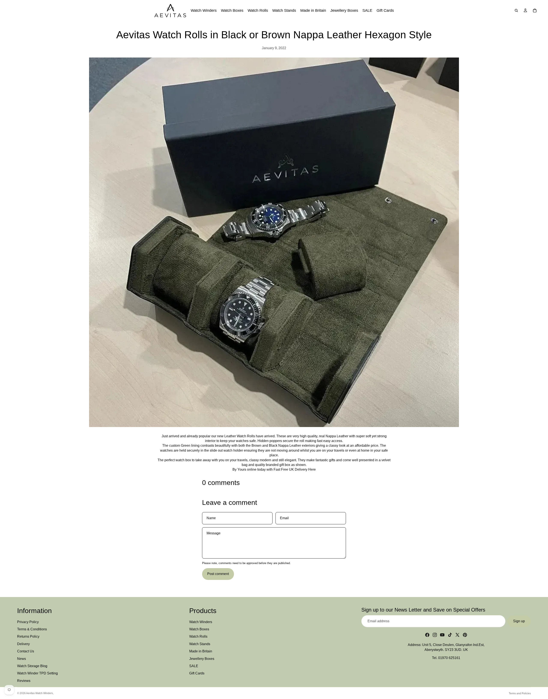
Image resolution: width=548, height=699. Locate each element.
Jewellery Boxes (201, 659)
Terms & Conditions (32, 629)
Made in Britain (200, 651)
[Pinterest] (465, 634)
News (21, 659)
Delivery (23, 644)
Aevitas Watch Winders (39, 693)
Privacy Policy (28, 622)
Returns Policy (28, 636)
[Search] (516, 10)
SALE (193, 666)
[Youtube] (442, 634)
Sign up (519, 621)
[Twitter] (457, 634)
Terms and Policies (520, 693)
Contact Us (25, 651)
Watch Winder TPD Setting (37, 673)
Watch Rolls (198, 636)
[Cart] (534, 10)
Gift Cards (196, 673)
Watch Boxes (199, 629)
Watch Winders (200, 622)
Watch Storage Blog (32, 666)
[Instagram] (434, 634)
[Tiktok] (450, 634)
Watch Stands (199, 644)
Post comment (218, 574)
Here (312, 469)
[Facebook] (427, 634)
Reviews (23, 681)
